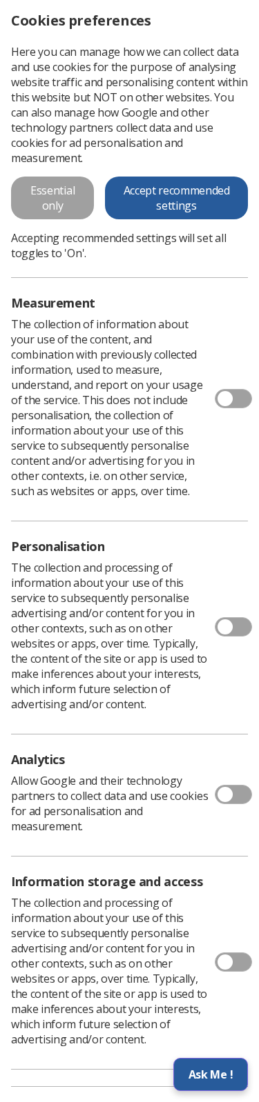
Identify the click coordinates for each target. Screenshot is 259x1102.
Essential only (52, 198)
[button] (210, 1074)
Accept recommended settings (177, 198)
